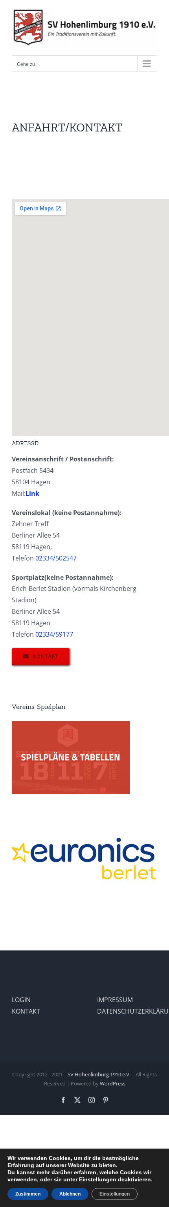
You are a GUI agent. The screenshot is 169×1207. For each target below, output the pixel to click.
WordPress (112, 1083)
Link (32, 493)
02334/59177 (54, 634)
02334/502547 (56, 558)
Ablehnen (70, 1194)
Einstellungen (97, 1179)
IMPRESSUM (115, 999)
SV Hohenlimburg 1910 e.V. (99, 1074)
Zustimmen (27, 1194)
